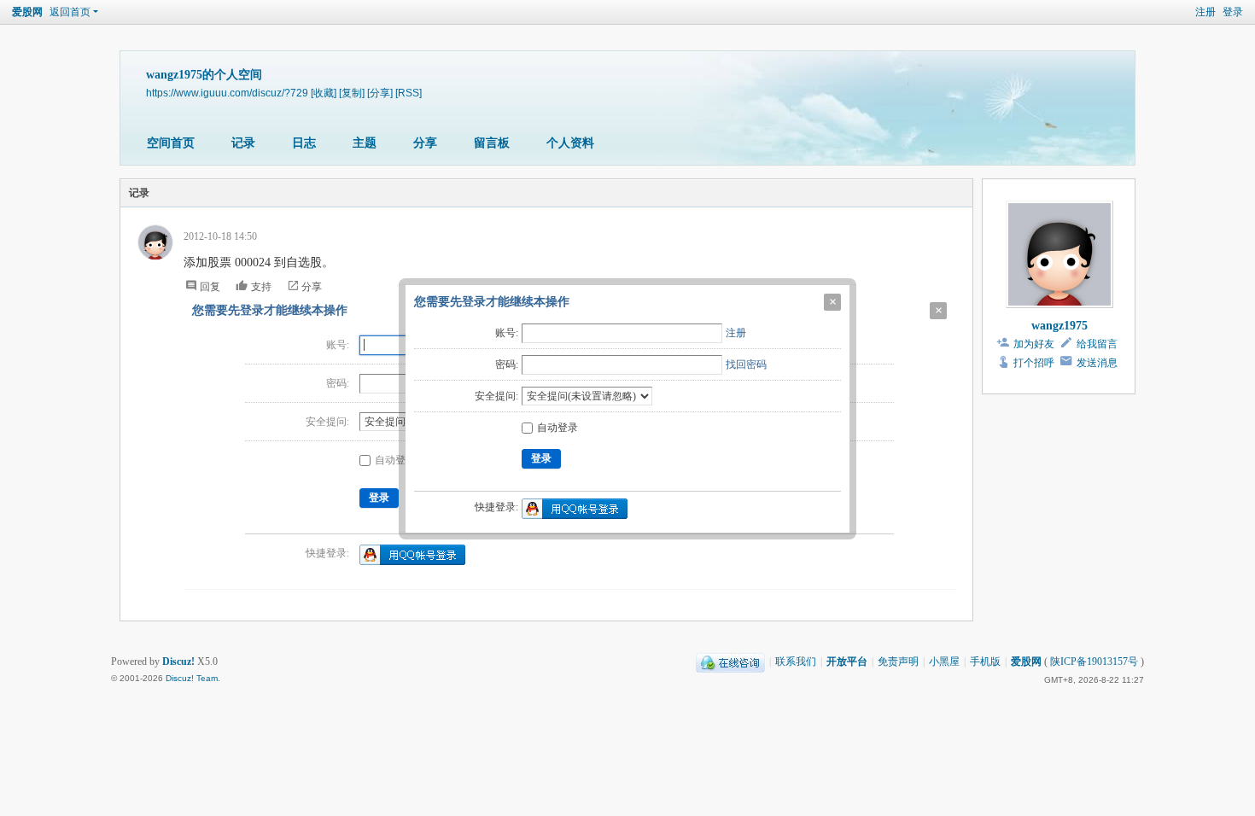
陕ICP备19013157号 (1094, 661)
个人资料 (570, 143)
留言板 (492, 143)
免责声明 (898, 661)
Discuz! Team (192, 678)
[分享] (380, 92)
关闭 (832, 302)
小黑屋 (944, 661)
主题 (364, 143)
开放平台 (846, 661)
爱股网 (27, 12)
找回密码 (746, 364)
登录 (1233, 12)
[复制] (352, 92)
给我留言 (1097, 344)
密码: (506, 364)
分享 (425, 143)
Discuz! (178, 661)
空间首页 (171, 143)
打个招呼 (1033, 363)
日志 (304, 143)
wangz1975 (1059, 325)
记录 (243, 143)
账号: (506, 333)
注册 (736, 333)
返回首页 (70, 12)
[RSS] (408, 92)
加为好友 (1033, 344)
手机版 (985, 661)
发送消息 (1097, 363)
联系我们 (795, 661)
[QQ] (730, 661)
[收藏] (323, 92)
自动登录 (557, 428)
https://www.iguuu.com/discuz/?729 (227, 92)
